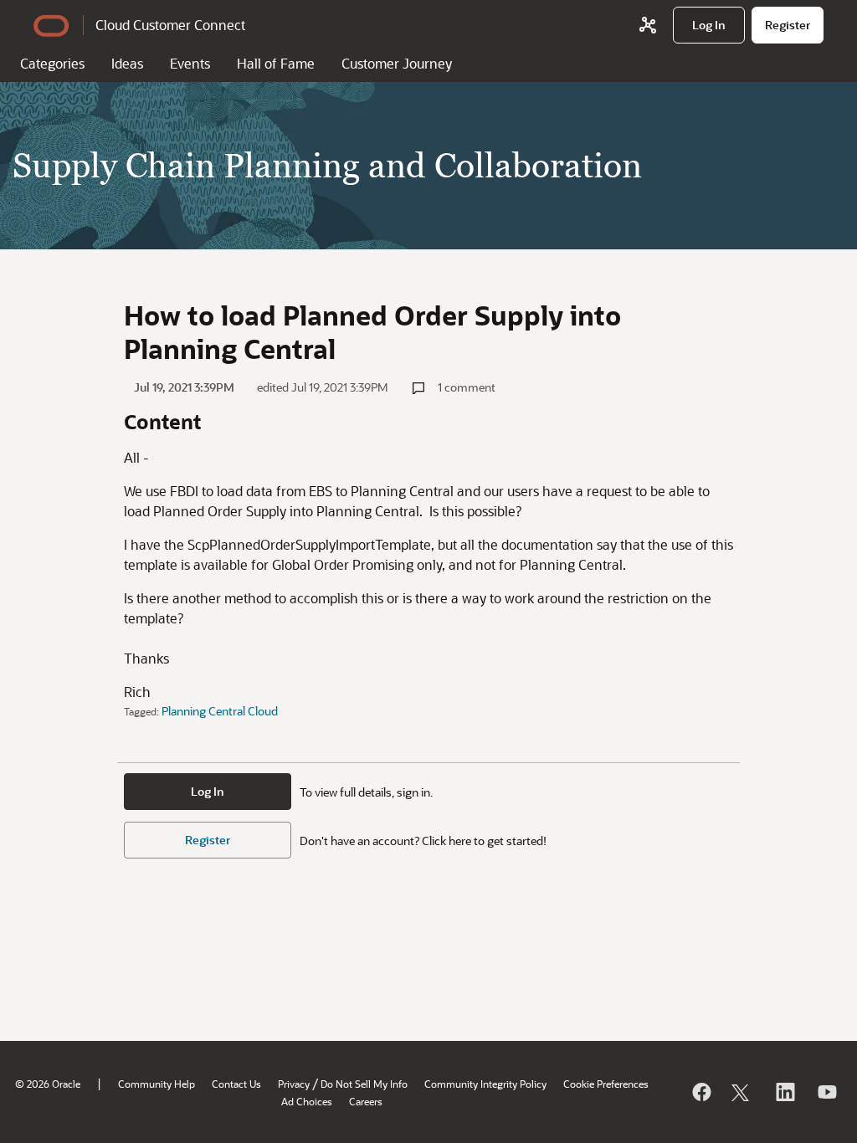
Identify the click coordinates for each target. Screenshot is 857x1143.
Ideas (127, 63)
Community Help (156, 1083)
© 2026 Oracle (47, 1083)
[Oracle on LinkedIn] (784, 1092)
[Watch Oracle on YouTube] (826, 1092)
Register (207, 840)
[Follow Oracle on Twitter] (742, 1092)
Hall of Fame (276, 63)
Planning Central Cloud (220, 711)
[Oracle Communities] (648, 25)
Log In (207, 791)
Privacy (294, 1083)
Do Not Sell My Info (364, 1083)
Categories (52, 63)
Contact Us (236, 1083)
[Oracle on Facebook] (700, 1092)
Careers (365, 1101)
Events (190, 63)
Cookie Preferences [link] (606, 1083)
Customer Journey (396, 63)
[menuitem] (709, 25)
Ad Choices (306, 1101)
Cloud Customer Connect (170, 24)
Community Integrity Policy (485, 1083)
